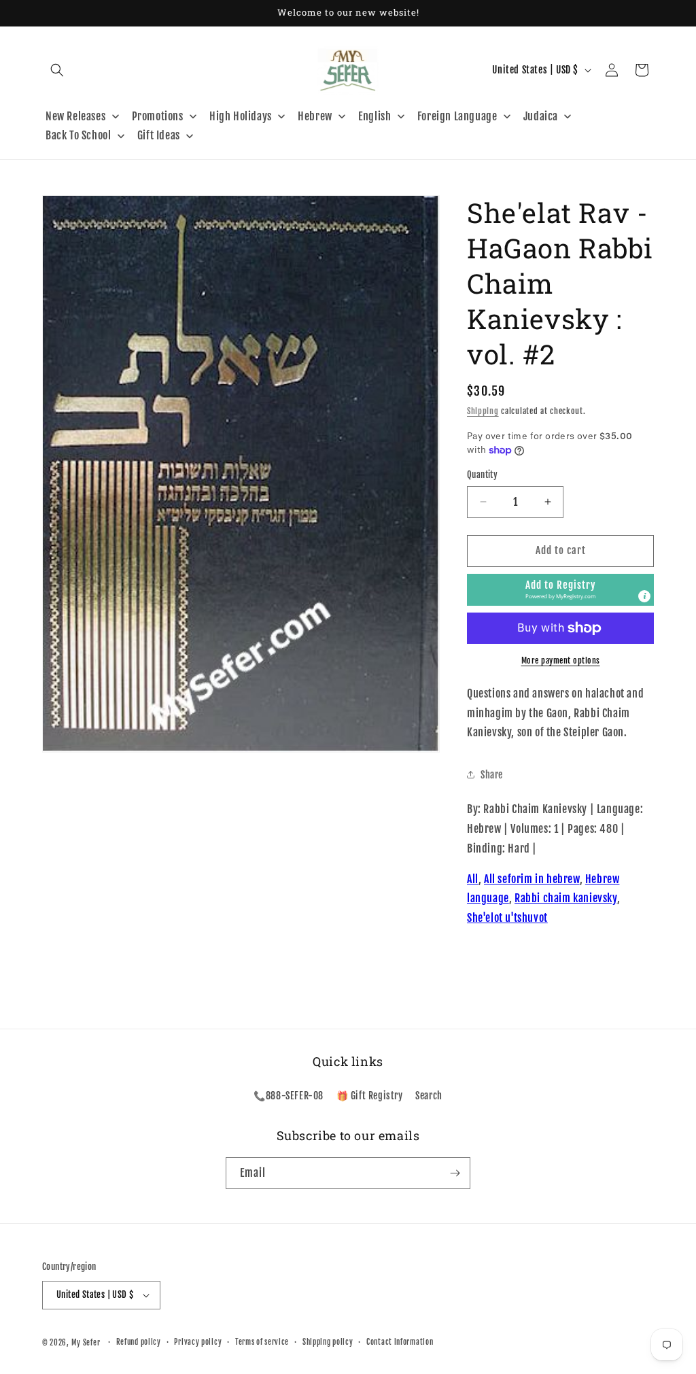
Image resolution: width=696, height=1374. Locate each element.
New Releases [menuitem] (75, 116)
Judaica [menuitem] (540, 116)
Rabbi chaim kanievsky (566, 898)
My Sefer (86, 1342)
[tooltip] (644, 596)
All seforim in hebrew (532, 879)
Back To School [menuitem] (78, 135)
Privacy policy (198, 1342)
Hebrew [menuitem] (315, 116)
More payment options (560, 660)
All (472, 879)
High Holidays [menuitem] (240, 116)
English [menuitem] (374, 116)
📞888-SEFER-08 (289, 1095)
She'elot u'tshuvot (507, 918)
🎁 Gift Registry (369, 1095)
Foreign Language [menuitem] (457, 116)
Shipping (483, 411)
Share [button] (492, 774)
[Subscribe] (455, 1173)
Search (428, 1095)
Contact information (399, 1342)
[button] (57, 70)
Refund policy (138, 1342)
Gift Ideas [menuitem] (158, 135)
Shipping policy (327, 1342)
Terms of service (262, 1342)
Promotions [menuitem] (158, 116)
